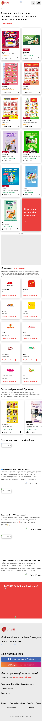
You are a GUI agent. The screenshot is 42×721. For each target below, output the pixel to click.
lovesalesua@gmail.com (22, 677)
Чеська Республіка (17, 703)
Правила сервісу (7, 689)
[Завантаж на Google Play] (20, 646)
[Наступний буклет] (38, 417)
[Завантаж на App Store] (25, 3)
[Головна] (5, 3)
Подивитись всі (7, 23)
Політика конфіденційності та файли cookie (17, 684)
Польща (4, 703)
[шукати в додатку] (33, 3)
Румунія (32, 707)
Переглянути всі (19, 268)
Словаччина (11, 707)
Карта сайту (5, 693)
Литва (38, 703)
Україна (30, 703)
